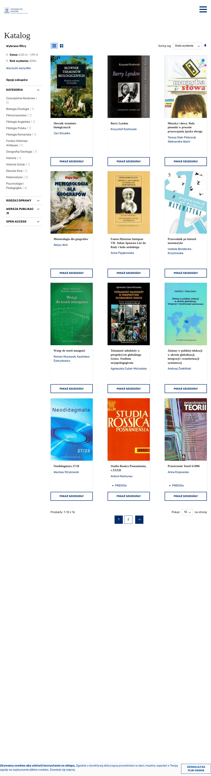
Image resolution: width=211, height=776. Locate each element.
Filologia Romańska (21, 134)
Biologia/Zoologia (20, 109)
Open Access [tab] (16, 221)
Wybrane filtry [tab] (16, 46)
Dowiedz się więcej (62, 769)
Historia (14, 158)
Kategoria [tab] (14, 90)
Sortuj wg (164, 45)
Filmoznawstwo (19, 115)
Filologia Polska (19, 128)
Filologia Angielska (20, 122)
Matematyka (17, 177)
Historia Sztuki (18, 164)
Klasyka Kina (17, 171)
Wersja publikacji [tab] (20, 211)
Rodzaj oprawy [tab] (18, 200)
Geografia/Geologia (22, 151)
